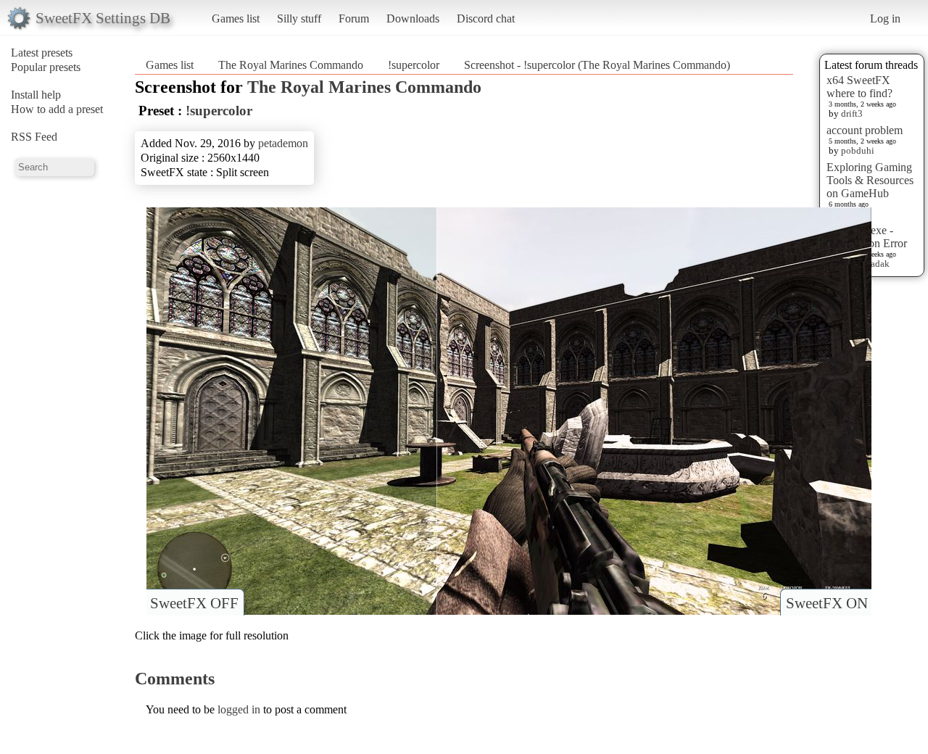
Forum (354, 18)
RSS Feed (34, 136)
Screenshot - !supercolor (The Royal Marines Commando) (597, 65)
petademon (283, 143)
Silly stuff (299, 18)
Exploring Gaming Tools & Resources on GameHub (870, 180)
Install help (36, 94)
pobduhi (857, 150)
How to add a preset (57, 109)
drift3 (852, 113)
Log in (885, 18)
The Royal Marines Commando (290, 65)
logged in (239, 709)
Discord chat (486, 18)
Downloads (412, 18)
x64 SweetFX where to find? (859, 86)
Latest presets (41, 52)
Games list (236, 18)
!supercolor (413, 65)
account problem (864, 130)
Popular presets (45, 67)
